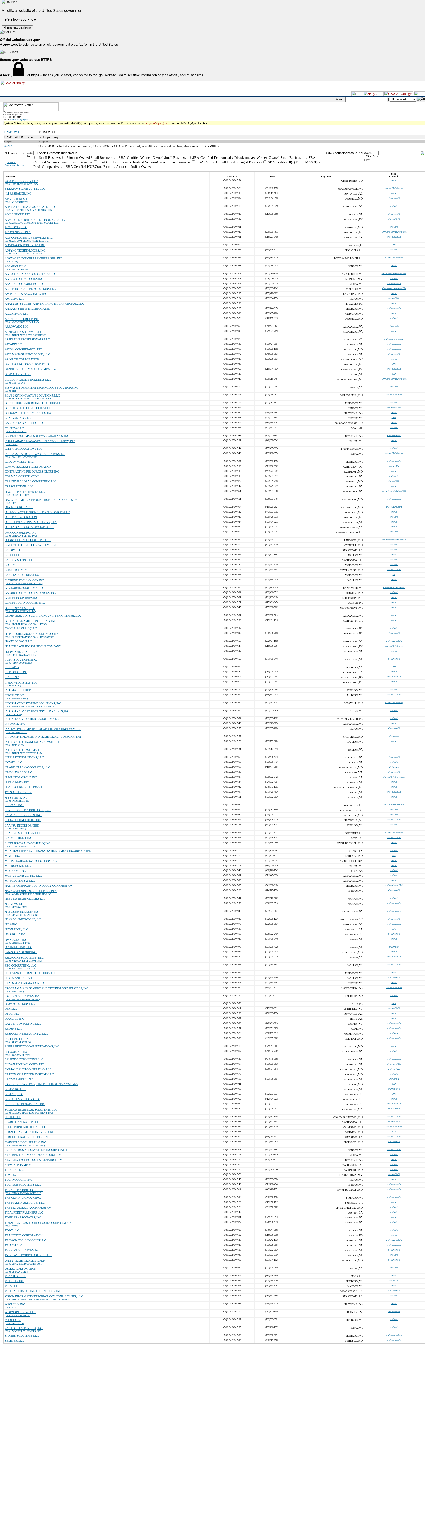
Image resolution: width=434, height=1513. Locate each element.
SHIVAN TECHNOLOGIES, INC (24, 1064)
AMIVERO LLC (15, 298)
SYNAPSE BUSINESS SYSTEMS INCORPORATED (36, 1150)
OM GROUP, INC (15, 934)
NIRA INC (11, 924)
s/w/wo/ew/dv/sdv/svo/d (394, 587)
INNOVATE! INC (15, 723)
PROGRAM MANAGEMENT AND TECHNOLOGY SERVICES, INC (46, 988)
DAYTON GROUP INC (19, 507)
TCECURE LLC (15, 1169)
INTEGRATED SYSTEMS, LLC (24, 750)
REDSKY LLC (14, 1028)
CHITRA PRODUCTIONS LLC (23, 448)
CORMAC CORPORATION (22, 476)
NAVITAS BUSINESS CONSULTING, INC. (31, 891)
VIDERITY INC (14, 1281)
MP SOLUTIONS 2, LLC (20, 880)
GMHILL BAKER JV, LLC (21, 628)
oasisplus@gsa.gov (19, 119)
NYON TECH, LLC (16, 929)
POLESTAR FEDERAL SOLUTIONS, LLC (31, 973)
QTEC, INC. (12, 1013)
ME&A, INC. (13, 855)
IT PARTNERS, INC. (17, 782)
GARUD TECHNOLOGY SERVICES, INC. (31, 592)
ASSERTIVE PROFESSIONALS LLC (27, 339)
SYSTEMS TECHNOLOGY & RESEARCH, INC (34, 1159)
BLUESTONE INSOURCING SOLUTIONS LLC (34, 403)
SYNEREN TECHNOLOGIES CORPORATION (33, 1155)
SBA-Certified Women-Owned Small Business (152, 157)
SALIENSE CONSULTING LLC (24, 1059)
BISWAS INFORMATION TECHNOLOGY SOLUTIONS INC (41, 387)
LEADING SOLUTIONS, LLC (23, 833)
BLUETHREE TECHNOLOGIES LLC (28, 408)
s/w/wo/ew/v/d (394, 407)
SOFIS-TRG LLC (15, 1089)
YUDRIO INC (13, 1320)
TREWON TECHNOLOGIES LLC (25, 1240)
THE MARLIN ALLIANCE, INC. (25, 1202)
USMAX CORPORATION (20, 1268)
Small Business (49, 157)
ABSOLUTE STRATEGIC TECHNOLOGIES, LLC (35, 219)
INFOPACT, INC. (15, 695)
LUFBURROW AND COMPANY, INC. (28, 843)
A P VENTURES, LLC (18, 199)
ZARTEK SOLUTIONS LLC (22, 1335)
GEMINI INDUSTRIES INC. (22, 597)
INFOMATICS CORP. (18, 690)
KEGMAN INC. (14, 805)
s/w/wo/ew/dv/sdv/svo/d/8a (394, 231)
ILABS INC (12, 677)
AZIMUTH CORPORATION (22, 359)
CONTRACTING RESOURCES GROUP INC (32, 471)
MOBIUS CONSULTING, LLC (23, 875)
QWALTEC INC (14, 1018)
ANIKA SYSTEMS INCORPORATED (27, 308)
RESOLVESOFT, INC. (18, 1039)
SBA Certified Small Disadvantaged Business (229, 162)
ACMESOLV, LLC (16, 227)
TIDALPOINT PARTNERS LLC (24, 1212)
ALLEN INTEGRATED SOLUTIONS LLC (30, 288)
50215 (8, 145)
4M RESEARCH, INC (18, 193)
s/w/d (394, 244)
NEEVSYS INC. (14, 904)
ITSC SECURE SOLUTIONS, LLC (26, 787)
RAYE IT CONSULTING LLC (23, 1023)
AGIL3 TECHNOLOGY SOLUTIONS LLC (30, 274)
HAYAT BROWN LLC (18, 641)
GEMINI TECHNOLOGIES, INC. (25, 602)
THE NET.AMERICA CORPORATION (28, 1207)
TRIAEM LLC (13, 1245)
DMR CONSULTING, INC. (21, 532)
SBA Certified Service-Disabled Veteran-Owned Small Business (143, 162)
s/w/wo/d (394, 206)
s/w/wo (394, 180)
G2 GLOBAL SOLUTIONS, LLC (24, 587)
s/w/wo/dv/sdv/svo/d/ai (394, 777)
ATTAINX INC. (14, 344)
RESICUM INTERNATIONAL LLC (26, 1033)
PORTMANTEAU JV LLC (21, 978)
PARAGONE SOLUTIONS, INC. (24, 957)
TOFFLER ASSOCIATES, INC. (23, 1217)
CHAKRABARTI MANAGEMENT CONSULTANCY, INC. (40, 441)
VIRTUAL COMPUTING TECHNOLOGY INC (33, 1291)
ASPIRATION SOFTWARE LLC (24, 332)
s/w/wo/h (394, 278)
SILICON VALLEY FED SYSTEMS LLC (29, 1074)
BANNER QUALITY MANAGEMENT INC (31, 369)
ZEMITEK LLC (14, 1340)
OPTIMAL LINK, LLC (18, 947)
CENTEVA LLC (14, 428)
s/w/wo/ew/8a (394, 1311)
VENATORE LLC (15, 1276)
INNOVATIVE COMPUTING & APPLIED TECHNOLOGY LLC (43, 729)
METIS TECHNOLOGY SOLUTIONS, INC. (31, 860)
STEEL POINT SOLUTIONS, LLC (25, 1127)
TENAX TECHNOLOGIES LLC (24, 1190)
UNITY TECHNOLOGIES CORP (25, 1260)
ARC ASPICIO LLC (17, 313)
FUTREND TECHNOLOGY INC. (25, 580)
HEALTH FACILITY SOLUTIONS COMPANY (33, 646)
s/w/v (394, 666)
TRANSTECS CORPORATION (23, 1235)
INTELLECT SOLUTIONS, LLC (24, 757)
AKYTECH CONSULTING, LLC (24, 283)
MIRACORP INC (15, 870)
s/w (394, 374)
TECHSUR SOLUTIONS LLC (23, 1184)
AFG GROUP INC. (16, 266)
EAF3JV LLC (13, 550)
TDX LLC (11, 1174)
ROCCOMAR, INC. (17, 1052)
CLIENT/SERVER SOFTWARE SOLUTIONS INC (35, 454)
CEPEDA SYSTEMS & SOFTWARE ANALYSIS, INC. (37, 435)
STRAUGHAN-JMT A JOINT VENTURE (29, 1132)
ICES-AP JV (12, 667)
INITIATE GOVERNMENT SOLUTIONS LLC (33, 718)
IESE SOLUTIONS (16, 672)
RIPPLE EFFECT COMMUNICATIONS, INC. (32, 1046)
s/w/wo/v (394, 1033)
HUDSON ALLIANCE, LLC (21, 651)
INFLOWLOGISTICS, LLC (21, 682)
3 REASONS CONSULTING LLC (25, 188)
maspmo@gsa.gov (156, 123)
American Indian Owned (134, 167)
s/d (394, 574)
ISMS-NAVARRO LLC (18, 772)
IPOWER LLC (13, 762)
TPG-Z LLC (12, 1230)
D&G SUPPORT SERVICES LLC (25, 492)
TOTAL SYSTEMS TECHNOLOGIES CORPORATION (38, 1223)
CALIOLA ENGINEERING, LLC (24, 423)
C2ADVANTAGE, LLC (19, 418)
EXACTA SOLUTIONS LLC (22, 575)
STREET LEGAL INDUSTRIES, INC (27, 1137)
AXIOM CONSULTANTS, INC (23, 349)
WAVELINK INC (15, 1304)
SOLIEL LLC (13, 1117)
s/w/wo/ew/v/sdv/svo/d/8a (394, 288)
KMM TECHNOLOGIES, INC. (23, 815)
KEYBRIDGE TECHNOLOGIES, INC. (28, 810)
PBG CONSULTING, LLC (20, 965)
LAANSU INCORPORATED (22, 825)
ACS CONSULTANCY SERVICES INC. (29, 237)
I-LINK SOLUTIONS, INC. (21, 659)
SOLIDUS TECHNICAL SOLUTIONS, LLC (31, 1109)
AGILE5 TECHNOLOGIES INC (24, 278)
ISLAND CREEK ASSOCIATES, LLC (27, 767)
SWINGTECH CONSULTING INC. (26, 1142)
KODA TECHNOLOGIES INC (23, 820)
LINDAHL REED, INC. (19, 838)
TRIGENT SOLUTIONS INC (22, 1250)
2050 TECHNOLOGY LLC (21, 181)
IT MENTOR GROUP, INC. (21, 777)
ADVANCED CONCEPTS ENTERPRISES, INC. (34, 258)
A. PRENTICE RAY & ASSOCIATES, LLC (30, 207)
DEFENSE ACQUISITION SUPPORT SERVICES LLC (37, 512)
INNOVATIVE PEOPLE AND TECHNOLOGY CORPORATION (43, 736)
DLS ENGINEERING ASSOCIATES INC (29, 527)
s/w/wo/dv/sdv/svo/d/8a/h (394, 539)
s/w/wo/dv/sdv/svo (394, 188)
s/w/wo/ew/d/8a (394, 236)
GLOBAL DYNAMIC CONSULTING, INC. (31, 621)
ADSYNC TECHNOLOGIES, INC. (25, 250)
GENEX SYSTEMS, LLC (20, 608)
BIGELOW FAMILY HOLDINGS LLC (28, 379)
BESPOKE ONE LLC (18, 374)
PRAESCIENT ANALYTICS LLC (25, 983)
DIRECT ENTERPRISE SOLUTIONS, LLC (31, 522)
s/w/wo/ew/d (394, 198)
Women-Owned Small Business (89, 157)
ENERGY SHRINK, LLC (20, 560)
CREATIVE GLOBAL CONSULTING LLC (31, 481)
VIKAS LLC (12, 1286)
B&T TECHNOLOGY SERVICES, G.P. (28, 364)
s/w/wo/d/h (394, 476)
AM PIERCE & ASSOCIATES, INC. (26, 293)
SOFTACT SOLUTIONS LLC (22, 1099)
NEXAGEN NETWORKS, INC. (23, 919)
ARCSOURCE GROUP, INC (22, 319)
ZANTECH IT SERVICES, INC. (24, 1328)
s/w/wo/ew (394, 736)
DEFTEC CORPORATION (21, 517)
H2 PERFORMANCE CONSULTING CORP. (31, 634)
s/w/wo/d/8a (393, 298)
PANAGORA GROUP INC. (21, 952)
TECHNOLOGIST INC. (19, 1179)
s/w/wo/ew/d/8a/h (394, 394)
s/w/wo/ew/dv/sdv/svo (394, 339)
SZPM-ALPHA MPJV (18, 1164)
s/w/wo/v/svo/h (394, 435)
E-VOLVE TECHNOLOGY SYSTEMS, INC (31, 545)
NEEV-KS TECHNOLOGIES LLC (25, 898)
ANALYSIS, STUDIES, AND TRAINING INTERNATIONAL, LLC (44, 303)
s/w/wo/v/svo (394, 1069)
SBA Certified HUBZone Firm (87, 167)
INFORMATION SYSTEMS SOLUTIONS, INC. (33, 703)
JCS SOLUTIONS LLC (18, 792)
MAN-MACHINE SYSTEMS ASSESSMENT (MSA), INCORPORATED (48, 851)
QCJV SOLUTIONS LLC (20, 1003)
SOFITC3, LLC (14, 1094)
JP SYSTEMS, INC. (16, 797)
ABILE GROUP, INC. (18, 214)
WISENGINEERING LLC (20, 1312)
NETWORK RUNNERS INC (22, 912)
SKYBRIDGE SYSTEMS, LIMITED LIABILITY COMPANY (41, 1084)
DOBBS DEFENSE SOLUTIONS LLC (28, 540)
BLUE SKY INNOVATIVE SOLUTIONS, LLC (32, 395)
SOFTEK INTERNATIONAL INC (25, 1104)
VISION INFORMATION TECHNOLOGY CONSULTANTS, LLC (44, 1296)
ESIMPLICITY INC (16, 570)
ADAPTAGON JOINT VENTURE (25, 245)
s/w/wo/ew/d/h (394, 1064)
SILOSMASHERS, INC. (19, 1079)
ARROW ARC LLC (16, 326)
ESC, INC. (11, 565)
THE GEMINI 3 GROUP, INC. (23, 1197)
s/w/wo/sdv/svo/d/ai (394, 885)
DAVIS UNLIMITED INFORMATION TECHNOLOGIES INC (41, 499)
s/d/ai (394, 929)
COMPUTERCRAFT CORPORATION (28, 466)
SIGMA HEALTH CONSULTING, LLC (28, 1069)
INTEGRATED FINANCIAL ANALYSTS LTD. (33, 742)
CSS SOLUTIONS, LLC (19, 486)
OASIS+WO (11, 132)
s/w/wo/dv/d (394, 219)
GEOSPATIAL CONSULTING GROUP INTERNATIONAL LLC (43, 615)
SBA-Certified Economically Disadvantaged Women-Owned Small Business (246, 157)
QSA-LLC (11, 1008)
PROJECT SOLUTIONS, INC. (23, 996)
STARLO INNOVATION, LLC (23, 1122)
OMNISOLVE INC (16, 939)
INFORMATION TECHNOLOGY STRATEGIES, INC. (37, 711)
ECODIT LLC (13, 555)
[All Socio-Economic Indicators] (179, 153)
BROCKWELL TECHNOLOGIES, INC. (29, 413)
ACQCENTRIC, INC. (18, 232)
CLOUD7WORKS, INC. (19, 461)
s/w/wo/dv (394, 326)
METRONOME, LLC (18, 865)
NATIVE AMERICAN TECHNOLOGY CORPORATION (39, 885)
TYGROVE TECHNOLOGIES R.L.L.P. (28, 1255)
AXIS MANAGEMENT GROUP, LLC (27, 354)
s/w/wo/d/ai (394, 466)
